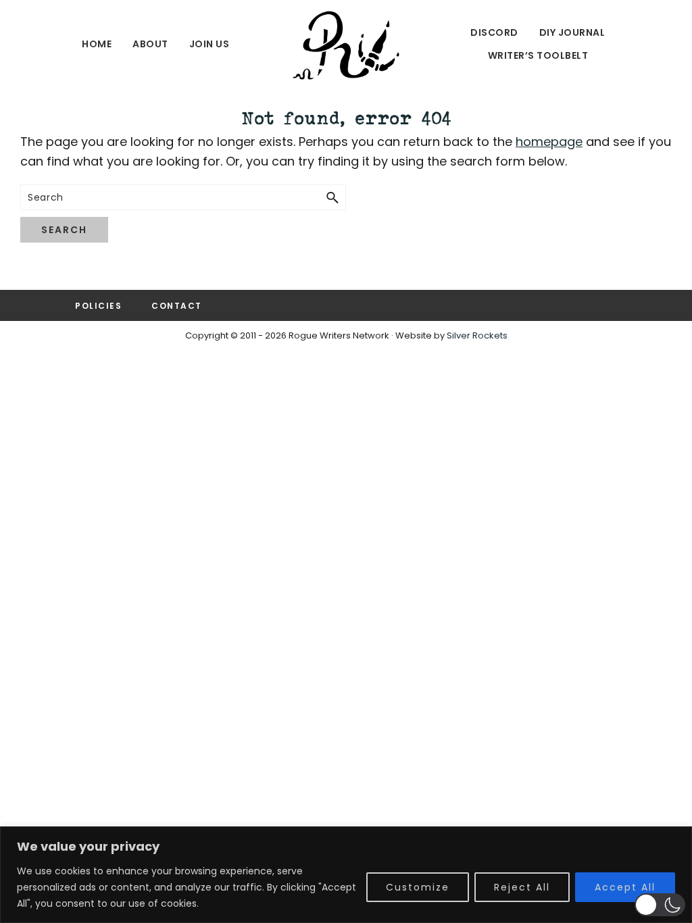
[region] (346, 874)
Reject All (522, 887)
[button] (660, 904)
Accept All (625, 887)
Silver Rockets (477, 335)
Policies (98, 305)
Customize (417, 887)
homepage (549, 141)
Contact (176, 305)
